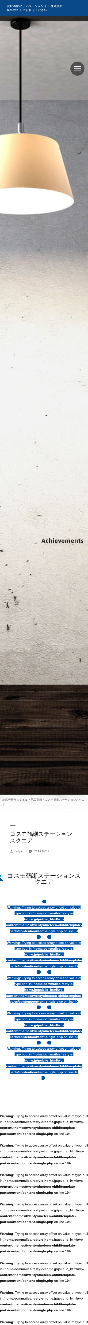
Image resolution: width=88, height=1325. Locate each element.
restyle (19, 851)
